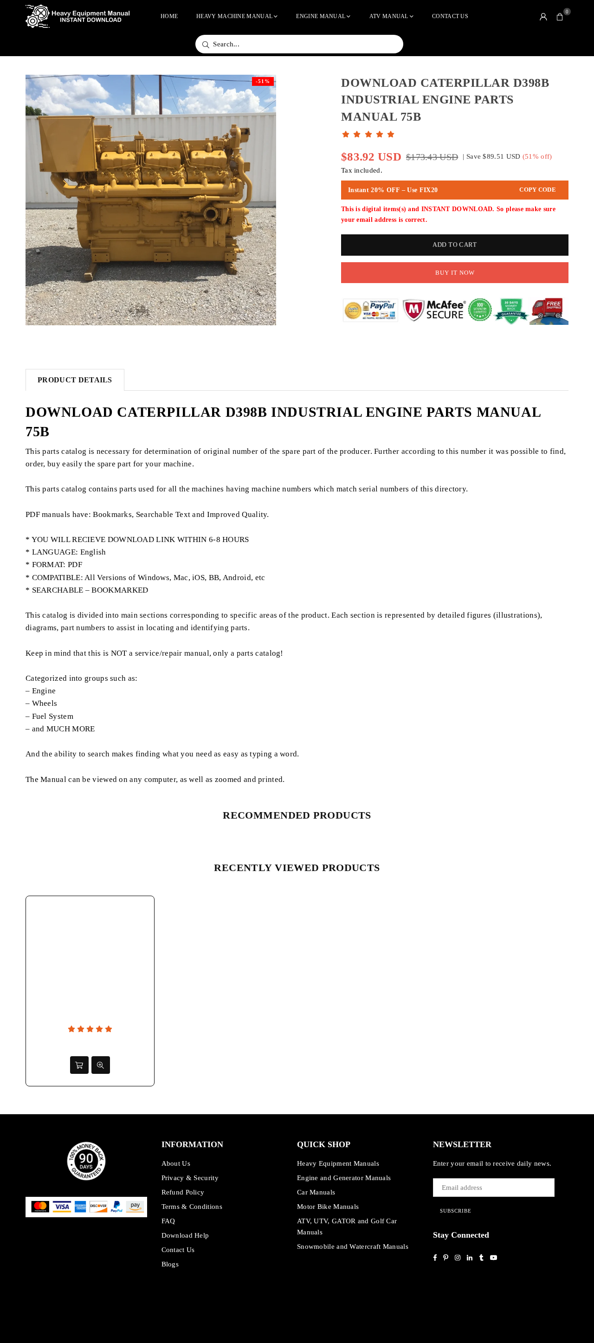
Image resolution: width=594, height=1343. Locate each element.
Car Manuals (316, 1192)
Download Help (185, 1235)
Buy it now (455, 272)
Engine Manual (320, 16)
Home (169, 16)
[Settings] (543, 16)
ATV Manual (388, 16)
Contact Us (450, 16)
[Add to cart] (79, 1065)
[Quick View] (100, 1065)
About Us (175, 1163)
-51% (263, 81)
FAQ (168, 1221)
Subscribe (455, 1211)
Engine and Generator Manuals (344, 1178)
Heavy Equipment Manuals (338, 1163)
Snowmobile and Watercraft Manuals (352, 1246)
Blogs (170, 1264)
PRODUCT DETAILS (75, 380)
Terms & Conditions (191, 1206)
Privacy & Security (190, 1178)
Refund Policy (183, 1192)
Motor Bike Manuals (328, 1206)
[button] (560, 16)
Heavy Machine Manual (234, 16)
